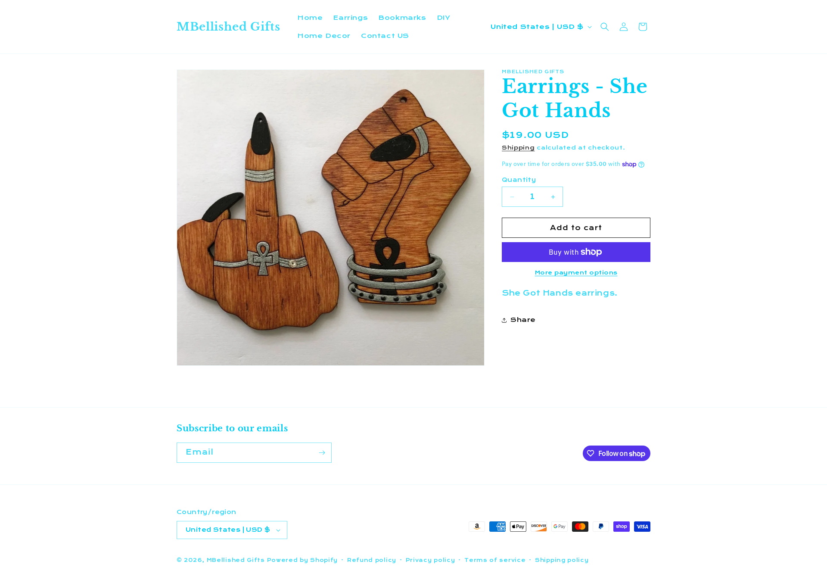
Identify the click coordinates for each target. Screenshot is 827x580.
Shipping (518, 147)
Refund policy (371, 560)
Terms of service (494, 560)
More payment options (576, 272)
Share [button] (523, 320)
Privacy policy (430, 560)
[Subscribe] (321, 453)
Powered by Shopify (302, 560)
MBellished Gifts (236, 560)
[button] (604, 26)
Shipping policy (562, 560)
